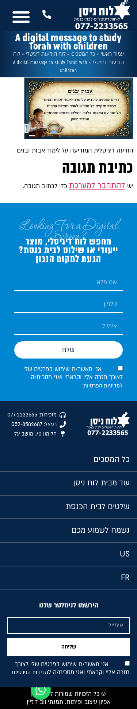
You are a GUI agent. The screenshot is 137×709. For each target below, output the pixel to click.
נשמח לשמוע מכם (101, 530)
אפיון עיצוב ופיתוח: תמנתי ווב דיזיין (69, 702)
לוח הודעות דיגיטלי (46, 54)
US (125, 554)
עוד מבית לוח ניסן (101, 483)
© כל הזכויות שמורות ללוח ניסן (68, 694)
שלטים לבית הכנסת (98, 507)
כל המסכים (83, 54)
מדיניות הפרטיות (101, 385)
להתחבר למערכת (97, 185)
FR (125, 577)
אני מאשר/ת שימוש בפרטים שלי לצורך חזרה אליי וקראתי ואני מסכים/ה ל (73, 377)
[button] (21, 17)
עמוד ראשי (112, 54)
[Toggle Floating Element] (41, 690)
